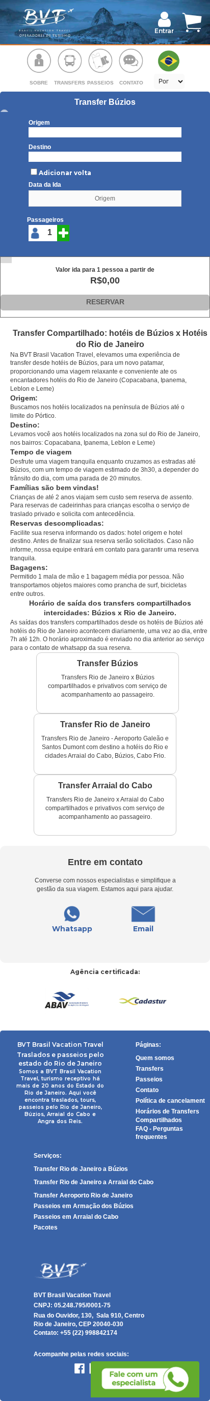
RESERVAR (105, 302)
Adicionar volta (65, 173)
